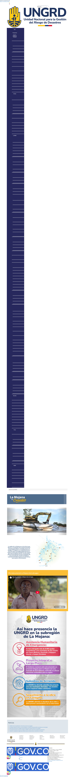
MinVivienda (62, 736)
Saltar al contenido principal (4, 1)
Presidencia (21, 735)
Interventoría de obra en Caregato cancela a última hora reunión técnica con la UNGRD (25, 728)
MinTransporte (62, 735)
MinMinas (41, 735)
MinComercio (42, 736)
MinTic (41, 737)
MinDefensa (21, 737)
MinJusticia (21, 736)
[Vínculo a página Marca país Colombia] (9, 757)
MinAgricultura (52, 736)
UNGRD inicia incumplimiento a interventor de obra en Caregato (21, 725)
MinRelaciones (32, 736)
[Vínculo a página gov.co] (28, 766)
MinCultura (52, 735)
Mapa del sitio (49, 761)
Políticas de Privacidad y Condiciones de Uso (55, 760)
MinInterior (31, 735)
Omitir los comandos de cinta (5, 0)
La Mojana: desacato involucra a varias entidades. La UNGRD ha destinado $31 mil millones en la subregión (29, 727)
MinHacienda (32, 737)
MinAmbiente (52, 737)
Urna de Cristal (62, 737)
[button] (11, 521)
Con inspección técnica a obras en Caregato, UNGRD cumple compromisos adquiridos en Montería (27, 729)
